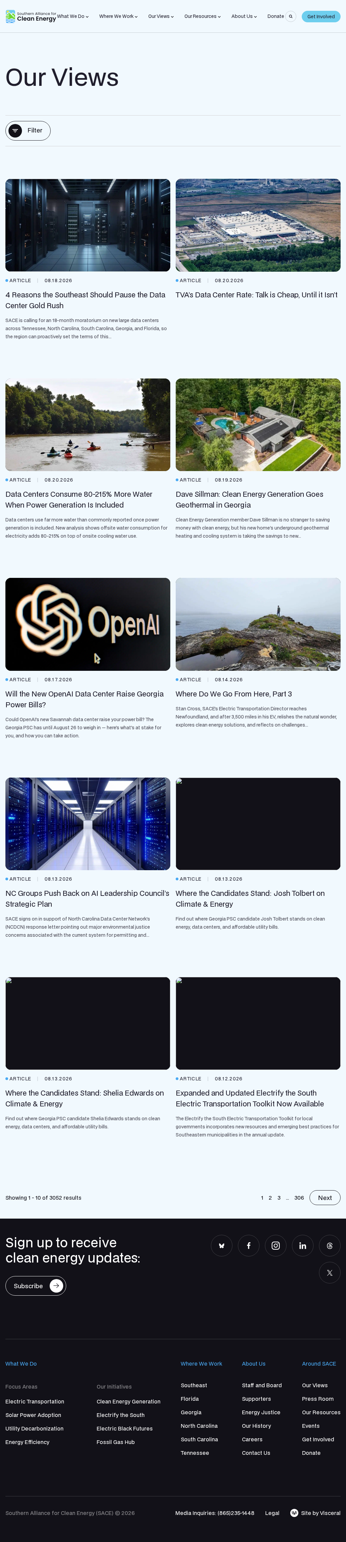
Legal (272, 1513)
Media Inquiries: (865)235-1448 (214, 1513)
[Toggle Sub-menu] (87, 17)
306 (299, 1197)
